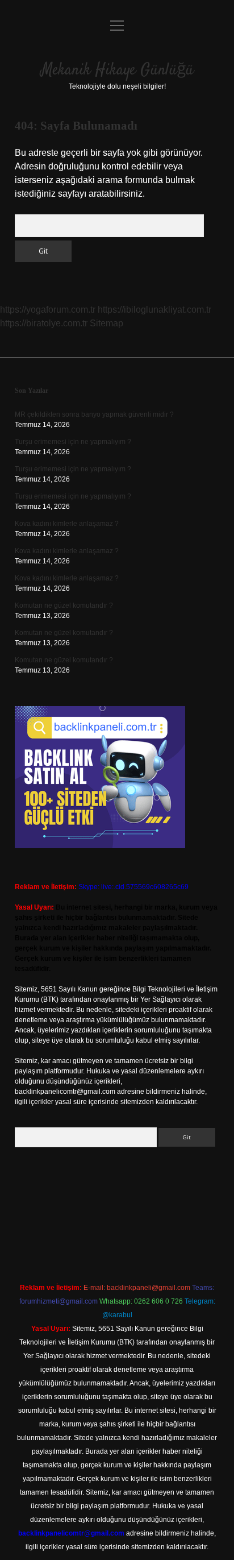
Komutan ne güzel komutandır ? (64, 605)
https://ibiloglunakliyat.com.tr (154, 309)
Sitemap (106, 323)
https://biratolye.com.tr (43, 323)
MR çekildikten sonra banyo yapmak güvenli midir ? (94, 414)
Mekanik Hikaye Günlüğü (117, 70)
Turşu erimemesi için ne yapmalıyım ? (73, 442)
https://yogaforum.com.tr (47, 309)
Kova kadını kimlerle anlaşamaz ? (67, 524)
